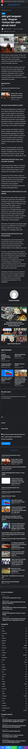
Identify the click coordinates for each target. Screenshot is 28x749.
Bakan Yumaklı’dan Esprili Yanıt (20, 355)
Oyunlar (4, 674)
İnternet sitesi (4, 428)
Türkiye (4, 703)
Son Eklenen (14, 450)
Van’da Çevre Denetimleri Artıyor (10, 88)
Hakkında (4, 657)
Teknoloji (4, 696)
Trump (3, 698)
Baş (3, 635)
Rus (3, 679)
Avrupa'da (4, 633)
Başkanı (4, 640)
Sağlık (3, 684)
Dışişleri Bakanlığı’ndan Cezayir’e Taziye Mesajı (6, 357)
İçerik (3, 659)
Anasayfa (5, 10)
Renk (3, 676)
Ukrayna (4, 705)
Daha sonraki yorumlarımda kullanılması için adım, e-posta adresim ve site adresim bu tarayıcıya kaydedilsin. (13, 437)
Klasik (3, 667)
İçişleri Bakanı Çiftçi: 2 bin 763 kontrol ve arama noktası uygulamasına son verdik (13, 533)
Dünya (3, 645)
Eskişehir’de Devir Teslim (19, 364)
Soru (3, 691)
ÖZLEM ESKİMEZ (7, 29)
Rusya (3, 681)
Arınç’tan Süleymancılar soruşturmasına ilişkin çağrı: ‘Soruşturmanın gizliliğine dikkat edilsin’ (18, 526)
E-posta (3, 422)
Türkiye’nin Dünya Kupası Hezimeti (6, 364)
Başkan (4, 638)
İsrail (3, 664)
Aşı (3, 628)
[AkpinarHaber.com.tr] (14, 5)
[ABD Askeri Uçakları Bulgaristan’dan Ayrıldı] (7, 373)
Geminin (4, 652)
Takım (3, 693)
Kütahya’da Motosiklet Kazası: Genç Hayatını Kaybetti (17, 553)
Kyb (3, 672)
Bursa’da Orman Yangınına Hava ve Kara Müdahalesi (18, 570)
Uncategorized (5, 708)
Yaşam (3, 710)
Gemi (3, 650)
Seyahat (4, 688)
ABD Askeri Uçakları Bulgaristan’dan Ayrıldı (6, 379)
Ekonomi (4, 647)
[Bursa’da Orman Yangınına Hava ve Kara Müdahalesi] (6, 570)
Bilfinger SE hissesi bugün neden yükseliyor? (14, 538)
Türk (3, 700)
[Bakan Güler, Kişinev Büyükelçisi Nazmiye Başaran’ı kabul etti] (5, 95)
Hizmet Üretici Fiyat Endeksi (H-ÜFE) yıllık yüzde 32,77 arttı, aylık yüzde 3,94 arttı (17, 481)
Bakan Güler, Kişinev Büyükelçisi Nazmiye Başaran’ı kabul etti (16, 95)
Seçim (3, 686)
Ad (2, 417)
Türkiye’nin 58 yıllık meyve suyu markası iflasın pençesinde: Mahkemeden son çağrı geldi (20, 381)
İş (2, 662)
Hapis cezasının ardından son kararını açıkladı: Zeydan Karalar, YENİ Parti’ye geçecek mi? (18, 562)
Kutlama (4, 669)
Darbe (3, 643)
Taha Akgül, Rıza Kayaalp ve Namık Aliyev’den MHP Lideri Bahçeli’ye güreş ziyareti (12, 517)
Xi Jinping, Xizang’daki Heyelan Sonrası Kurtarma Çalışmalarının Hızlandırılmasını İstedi (18, 545)
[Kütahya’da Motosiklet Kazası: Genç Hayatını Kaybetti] (6, 554)
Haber (9, 10)
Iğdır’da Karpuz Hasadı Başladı (10, 581)
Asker (3, 631)
